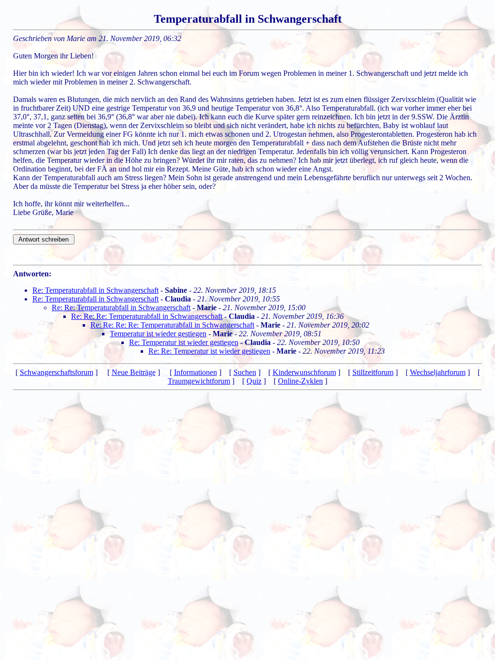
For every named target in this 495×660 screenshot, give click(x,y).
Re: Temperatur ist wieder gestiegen (183, 342)
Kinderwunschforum (304, 372)
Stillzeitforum (372, 372)
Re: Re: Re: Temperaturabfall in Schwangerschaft (146, 316)
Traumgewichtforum (199, 381)
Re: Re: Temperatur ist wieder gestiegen (209, 351)
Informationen (195, 372)
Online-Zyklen (300, 381)
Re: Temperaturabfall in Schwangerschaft (95, 290)
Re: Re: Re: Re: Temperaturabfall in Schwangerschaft (172, 325)
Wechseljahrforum (438, 372)
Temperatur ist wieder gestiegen (158, 334)
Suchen (244, 372)
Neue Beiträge (134, 372)
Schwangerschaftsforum (56, 372)
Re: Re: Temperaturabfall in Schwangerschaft (121, 307)
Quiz (254, 381)
